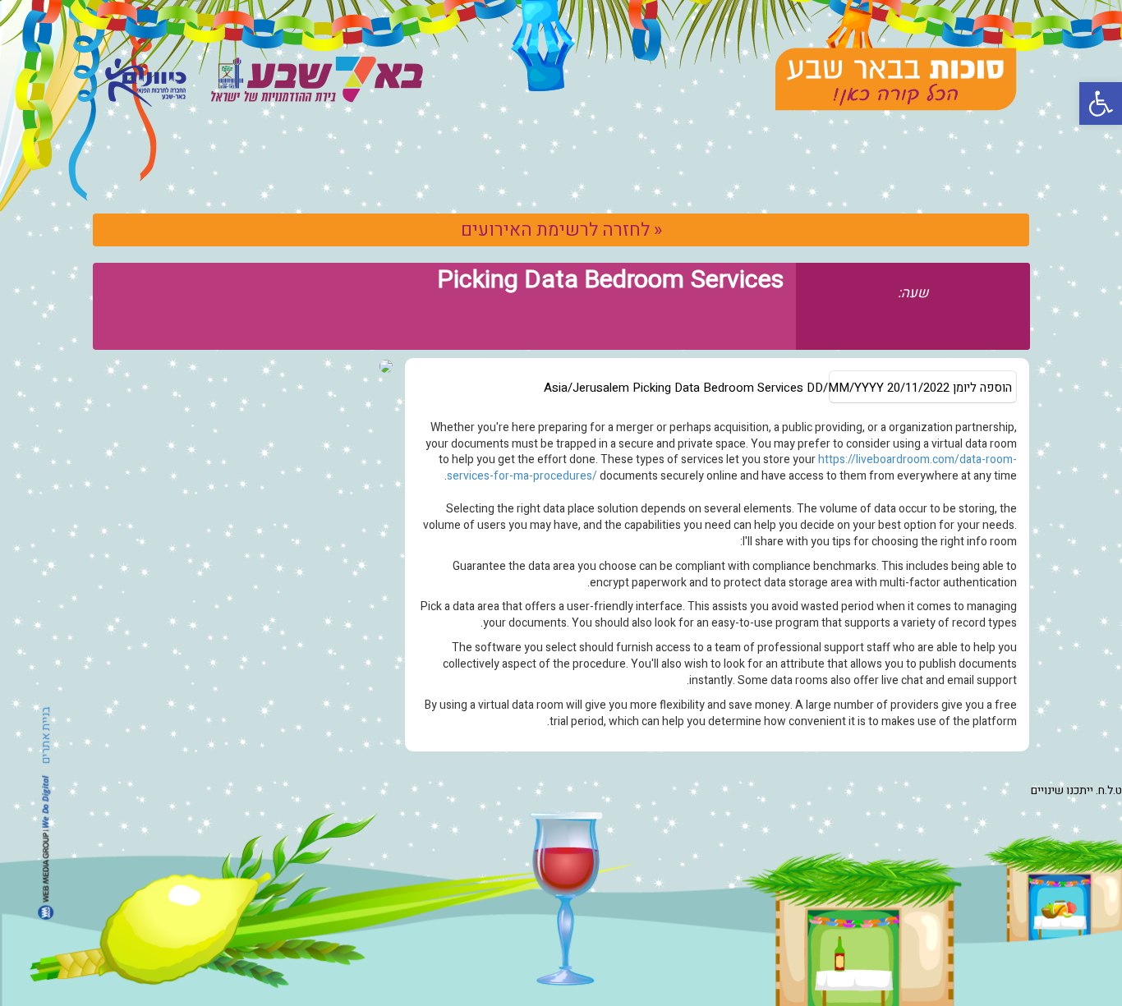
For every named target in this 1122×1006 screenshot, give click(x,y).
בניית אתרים (45, 734)
